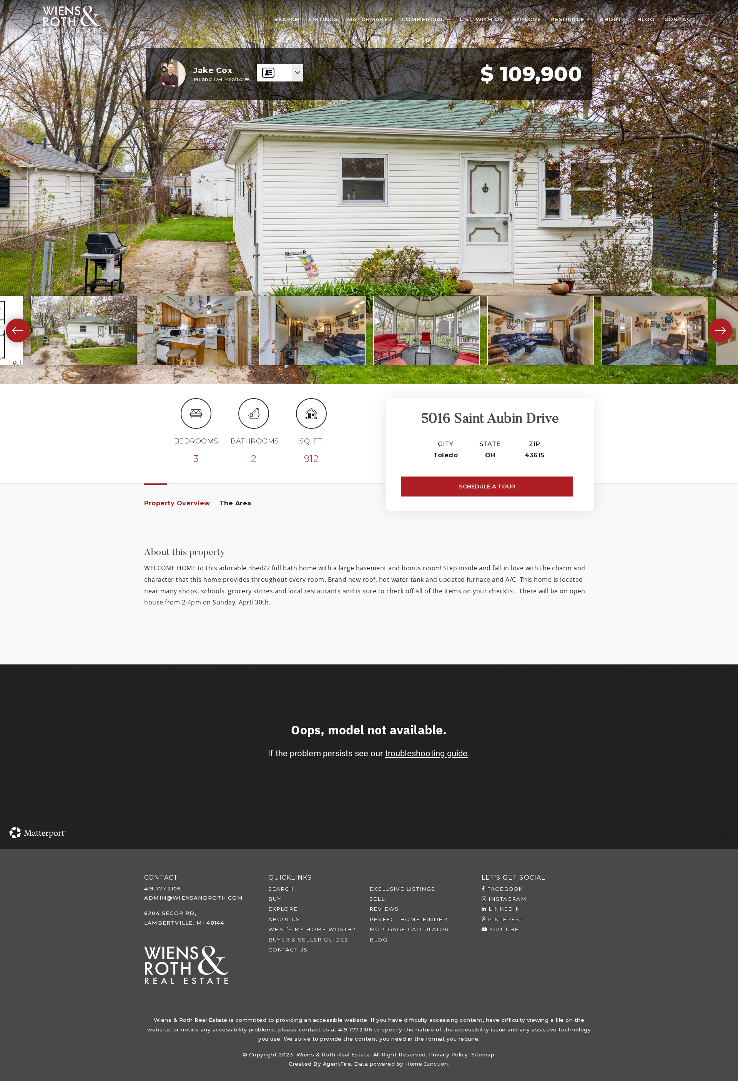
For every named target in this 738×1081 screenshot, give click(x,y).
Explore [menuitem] (526, 19)
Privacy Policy (448, 1054)
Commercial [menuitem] (424, 19)
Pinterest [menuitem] (504, 919)
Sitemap (483, 1054)
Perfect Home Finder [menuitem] (408, 919)
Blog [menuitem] (646, 19)
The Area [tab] (235, 503)
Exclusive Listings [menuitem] (402, 889)
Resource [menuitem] (568, 19)
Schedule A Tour (487, 486)
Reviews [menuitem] (384, 909)
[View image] (84, 330)
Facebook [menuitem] (504, 889)
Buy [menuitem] (274, 899)
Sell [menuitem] (377, 899)
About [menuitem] (612, 19)
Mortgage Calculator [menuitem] (409, 929)
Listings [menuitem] (323, 19)
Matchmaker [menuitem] (369, 19)
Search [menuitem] (286, 19)
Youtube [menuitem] (503, 929)
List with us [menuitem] (481, 19)
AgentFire (337, 1064)
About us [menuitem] (284, 919)
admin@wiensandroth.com (193, 898)
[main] (369, 424)
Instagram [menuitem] (507, 899)
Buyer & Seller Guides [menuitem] (308, 940)
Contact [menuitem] (679, 19)
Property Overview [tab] (177, 503)
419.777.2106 (162, 888)
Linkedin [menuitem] (504, 909)
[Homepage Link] (72, 18)
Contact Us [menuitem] (288, 949)
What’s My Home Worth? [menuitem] (312, 929)
